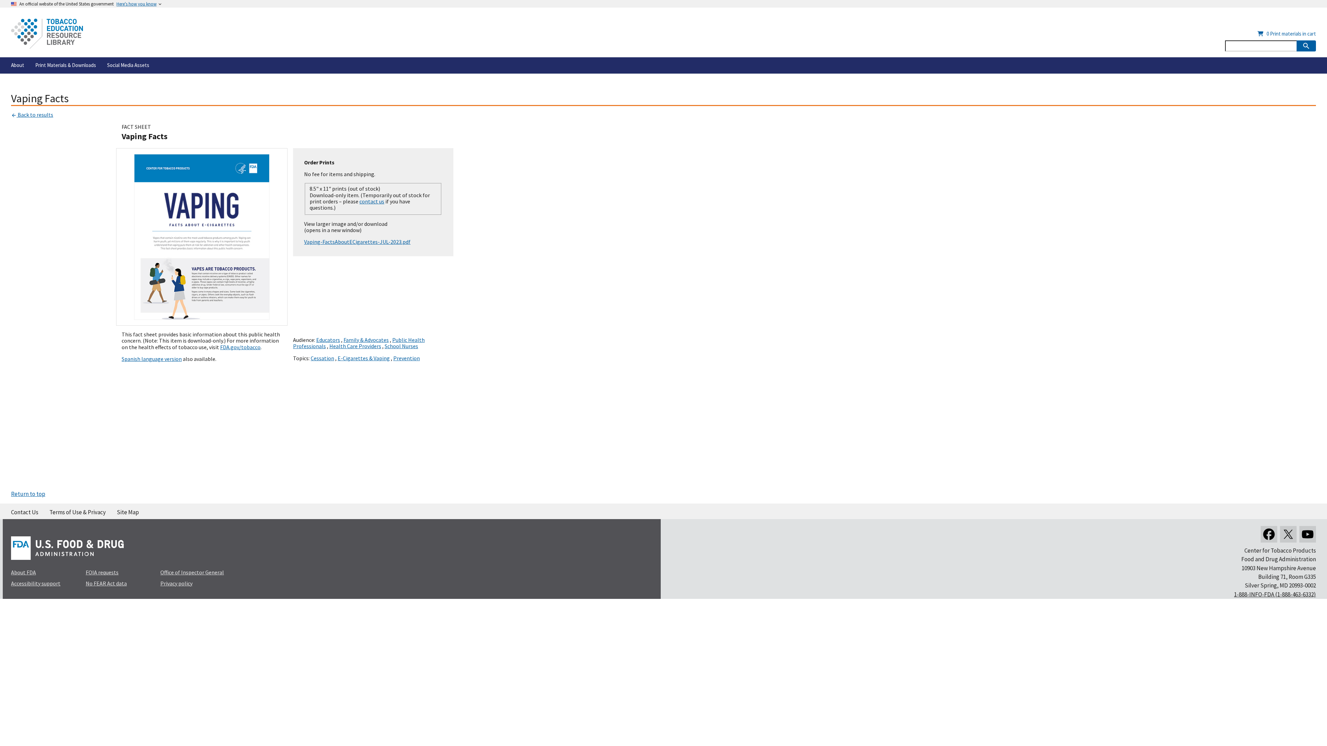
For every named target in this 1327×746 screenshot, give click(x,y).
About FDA (23, 572)
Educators (328, 339)
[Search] (1306, 45)
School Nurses (401, 346)
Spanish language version (152, 358)
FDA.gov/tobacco (240, 347)
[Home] (47, 34)
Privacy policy (176, 583)
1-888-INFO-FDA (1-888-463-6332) (1275, 594)
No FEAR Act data (106, 583)
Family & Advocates (366, 339)
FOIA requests (102, 572)
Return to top (28, 494)
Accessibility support (35, 583)
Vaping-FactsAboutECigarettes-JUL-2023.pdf (357, 241)
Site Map (128, 512)
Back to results (35, 114)
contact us (371, 201)
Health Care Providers (355, 346)
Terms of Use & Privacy (77, 512)
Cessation (322, 358)
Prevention (406, 358)
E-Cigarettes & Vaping (364, 358)
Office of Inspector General (192, 572)
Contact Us (24, 512)
